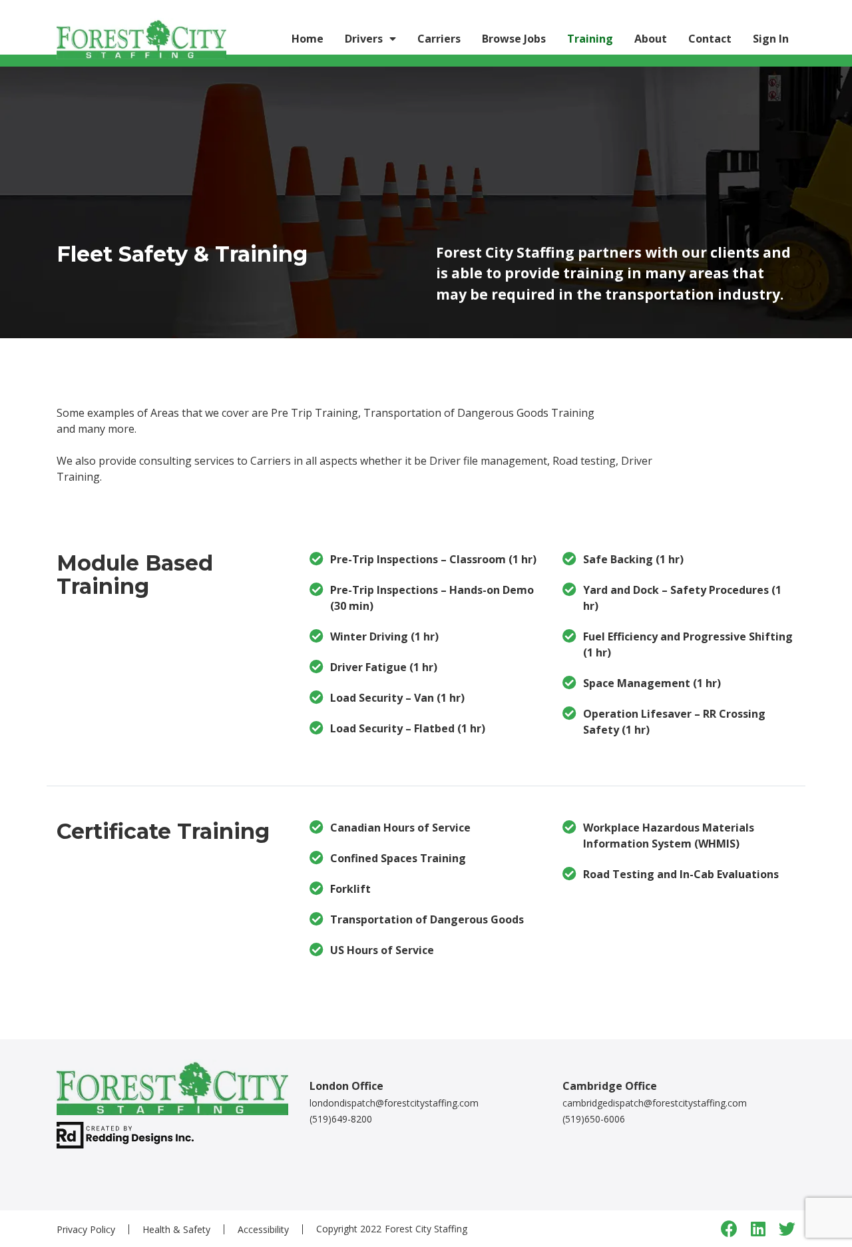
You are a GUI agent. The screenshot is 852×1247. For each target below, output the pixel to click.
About (650, 38)
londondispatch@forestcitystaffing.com (394, 1103)
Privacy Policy (86, 1229)
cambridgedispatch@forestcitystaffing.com (654, 1103)
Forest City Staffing (426, 1228)
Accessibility (263, 1229)
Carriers (439, 38)
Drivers (364, 38)
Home (307, 38)
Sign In (771, 38)
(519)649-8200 (341, 1119)
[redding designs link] (125, 1134)
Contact (710, 38)
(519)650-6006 (593, 1119)
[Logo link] (141, 38)
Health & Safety (176, 1229)
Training (590, 38)
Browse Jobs (514, 38)
